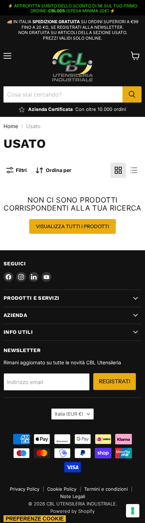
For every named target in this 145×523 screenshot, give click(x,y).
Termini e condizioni (106, 489)
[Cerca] (131, 94)
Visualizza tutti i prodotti (72, 226)
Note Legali (72, 496)
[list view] (133, 170)
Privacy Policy (24, 489)
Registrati (114, 381)
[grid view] (118, 170)
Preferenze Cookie (35, 519)
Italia (69, 414)
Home (11, 126)
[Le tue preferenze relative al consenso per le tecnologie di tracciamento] (132, 510)
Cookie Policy (61, 489)
